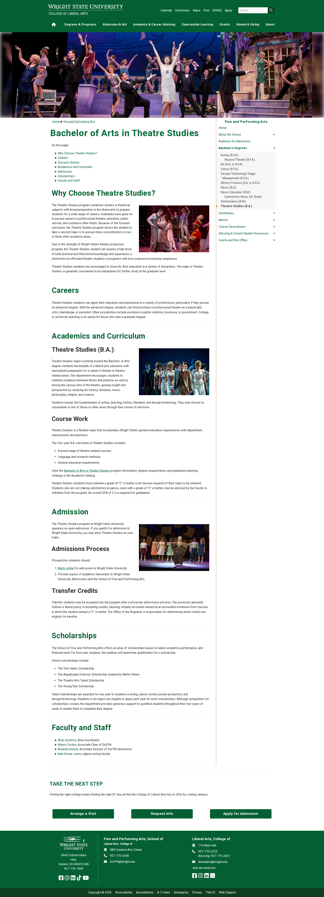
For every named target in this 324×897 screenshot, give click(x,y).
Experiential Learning (197, 24)
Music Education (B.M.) (235, 192)
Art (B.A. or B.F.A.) (232, 164)
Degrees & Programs (80, 24)
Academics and (68, 167)
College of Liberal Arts (68, 14)
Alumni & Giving (247, 24)
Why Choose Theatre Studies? (77, 153)
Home (222, 128)
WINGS (217, 10)
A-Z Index (163, 892)
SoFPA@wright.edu (122, 861)
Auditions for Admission (234, 141)
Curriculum (85, 167)
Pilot (206, 10)
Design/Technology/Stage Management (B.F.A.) (238, 176)
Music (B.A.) (228, 187)
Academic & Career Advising (154, 24)
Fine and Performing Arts (79, 121)
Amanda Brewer (68, 749)
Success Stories (69, 162)
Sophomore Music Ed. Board (243, 197)
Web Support (227, 892)
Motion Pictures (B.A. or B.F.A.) (240, 183)
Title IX (210, 892)
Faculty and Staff (69, 180)
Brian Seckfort (67, 740)
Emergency (181, 892)
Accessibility (123, 892)
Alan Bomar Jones (70, 754)
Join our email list (203, 868)
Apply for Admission (240, 813)
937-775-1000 (73, 868)
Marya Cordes (67, 744)
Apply (228, 10)
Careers (63, 158)
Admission (65, 171)
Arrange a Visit (83, 813)
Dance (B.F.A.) (229, 169)
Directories (182, 10)
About (270, 24)
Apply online (66, 568)
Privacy (197, 892)
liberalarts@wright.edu (212, 862)
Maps (196, 10)
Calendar (166, 10)
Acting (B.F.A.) (229, 155)
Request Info (162, 813)
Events (225, 24)
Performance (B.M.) (233, 201)
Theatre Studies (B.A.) (236, 206)
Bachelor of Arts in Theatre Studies (87, 470)
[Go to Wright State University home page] (85, 7)
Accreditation (144, 892)
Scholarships (66, 176)
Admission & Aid (115, 24)
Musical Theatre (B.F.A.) (239, 159)
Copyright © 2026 (100, 892)
